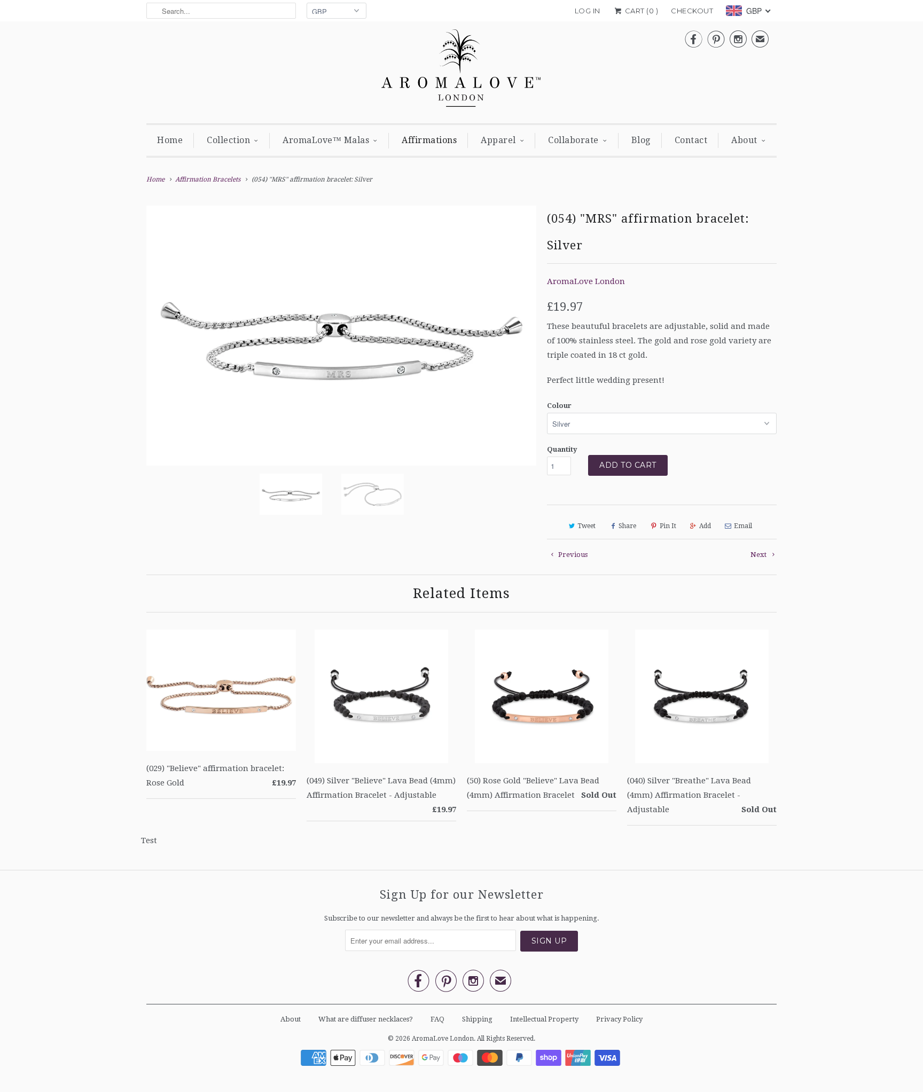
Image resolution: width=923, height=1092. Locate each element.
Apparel (498, 140)
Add (705, 526)
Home (170, 140)
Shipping (477, 1019)
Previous (572, 555)
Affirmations (429, 140)
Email (743, 526)
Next (759, 555)
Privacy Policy (619, 1019)
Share (627, 526)
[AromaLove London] (461, 71)
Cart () (640, 10)
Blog (641, 140)
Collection (228, 140)
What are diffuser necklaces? (365, 1019)
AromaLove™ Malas (326, 140)
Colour (559, 406)
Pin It (668, 526)
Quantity (562, 449)
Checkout (692, 10)
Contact (691, 140)
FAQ (437, 1019)
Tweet (586, 526)
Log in (587, 10)
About (744, 140)
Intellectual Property (544, 1019)
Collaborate (573, 140)
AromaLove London (586, 281)
